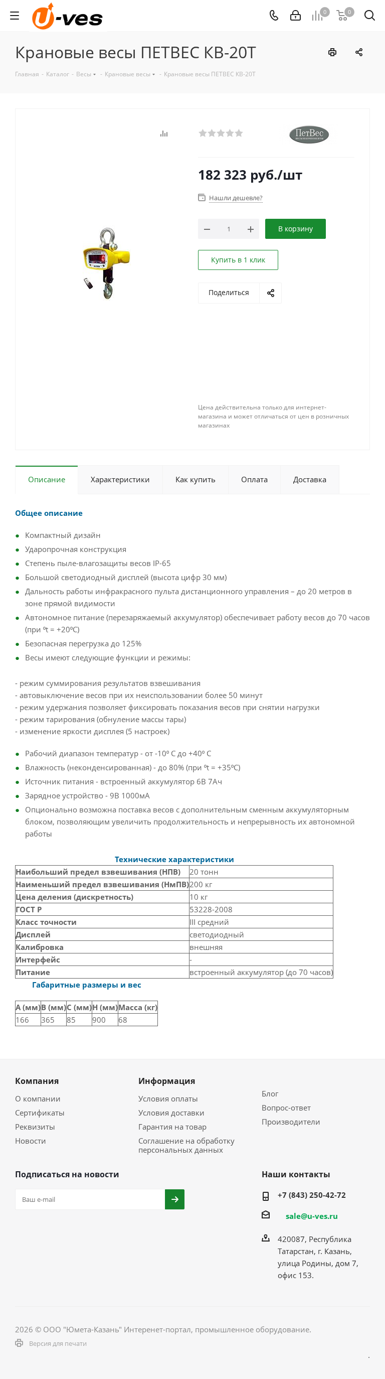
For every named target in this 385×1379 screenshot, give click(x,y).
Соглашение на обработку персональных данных (186, 1145)
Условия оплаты (168, 1098)
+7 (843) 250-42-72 (312, 1195)
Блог (270, 1093)
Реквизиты (35, 1127)
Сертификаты (40, 1113)
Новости (30, 1141)
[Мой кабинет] (295, 16)
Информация (166, 1080)
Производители (291, 1122)
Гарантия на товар (172, 1127)
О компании (38, 1098)
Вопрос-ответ (286, 1107)
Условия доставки (171, 1113)
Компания (37, 1080)
